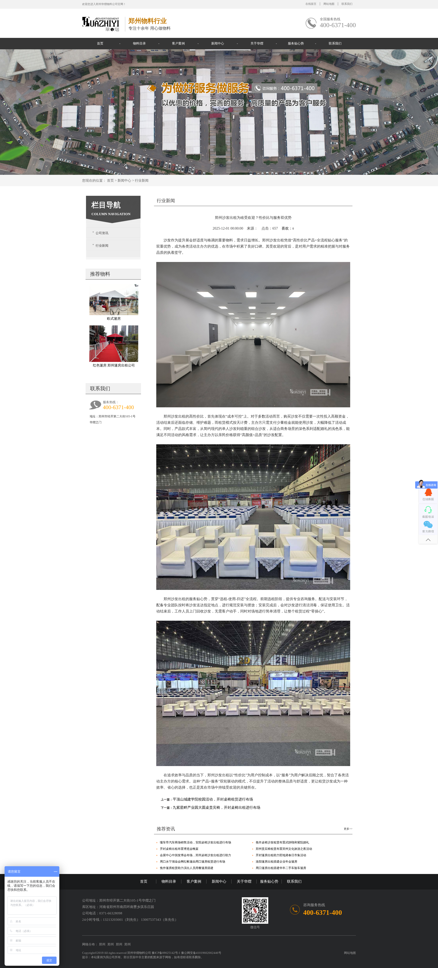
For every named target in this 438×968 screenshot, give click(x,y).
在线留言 (310, 3)
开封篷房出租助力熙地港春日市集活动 (281, 855)
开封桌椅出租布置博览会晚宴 (179, 848)
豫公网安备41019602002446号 (201, 953)
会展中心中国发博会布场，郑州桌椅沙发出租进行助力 (195, 855)
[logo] (102, 24)
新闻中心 (217, 43)
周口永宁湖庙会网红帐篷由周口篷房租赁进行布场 (192, 861)
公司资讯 (102, 233)
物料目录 (139, 43)
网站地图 (328, 3)
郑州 (102, 944)
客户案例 (178, 43)
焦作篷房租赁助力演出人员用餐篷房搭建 (186, 868)
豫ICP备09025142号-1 (166, 953)
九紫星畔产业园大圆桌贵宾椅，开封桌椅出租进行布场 (216, 807)
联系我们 (347, 3)
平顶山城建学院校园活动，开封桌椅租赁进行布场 (213, 799)
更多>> (348, 828)
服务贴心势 (296, 43)
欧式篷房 (114, 318)
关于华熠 (256, 43)
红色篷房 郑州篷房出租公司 (114, 365)
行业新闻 (142, 180)
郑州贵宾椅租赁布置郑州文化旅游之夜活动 (284, 848)
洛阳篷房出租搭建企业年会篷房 (276, 861)
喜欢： (288, 228)
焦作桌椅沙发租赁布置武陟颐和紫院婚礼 (282, 842)
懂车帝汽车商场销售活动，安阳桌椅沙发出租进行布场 (195, 842)
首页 (100, 43)
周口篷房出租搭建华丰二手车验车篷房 (281, 868)
